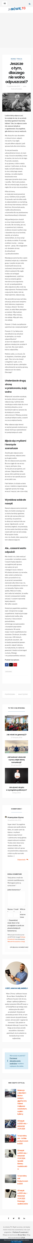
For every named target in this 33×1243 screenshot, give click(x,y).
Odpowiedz (21, 860)
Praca (19, 59)
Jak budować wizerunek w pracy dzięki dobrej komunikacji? (16, 760)
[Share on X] (11, 664)
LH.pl (23, 1237)
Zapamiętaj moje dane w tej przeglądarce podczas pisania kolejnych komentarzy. (16, 925)
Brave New (22, 1235)
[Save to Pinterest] (15, 664)
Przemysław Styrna (16, 817)
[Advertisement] (16, 30)
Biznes (13, 59)
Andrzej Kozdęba (16, 89)
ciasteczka (26, 1240)
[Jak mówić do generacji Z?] (16, 723)
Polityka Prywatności (20, 1232)
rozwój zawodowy (8, 671)
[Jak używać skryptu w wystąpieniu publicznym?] (16, 775)
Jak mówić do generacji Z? (16, 735)
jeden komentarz (14, 890)
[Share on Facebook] (7, 664)
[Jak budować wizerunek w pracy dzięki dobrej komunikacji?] (16, 746)
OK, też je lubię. (16, 1241)
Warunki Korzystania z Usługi (16, 941)
